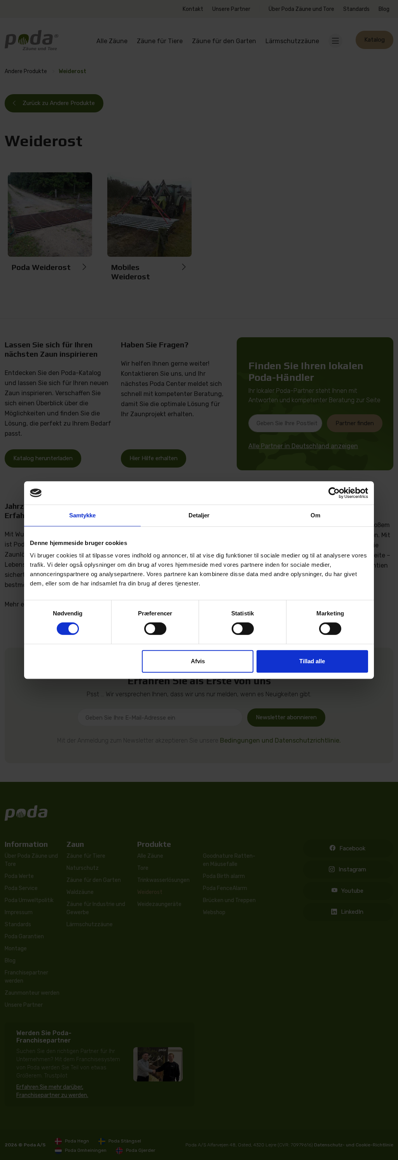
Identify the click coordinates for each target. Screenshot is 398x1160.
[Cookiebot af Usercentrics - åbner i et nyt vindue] (334, 493)
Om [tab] (315, 515)
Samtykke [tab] (82, 515)
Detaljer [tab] (199, 515)
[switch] (155, 628)
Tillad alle (312, 661)
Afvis (198, 661)
